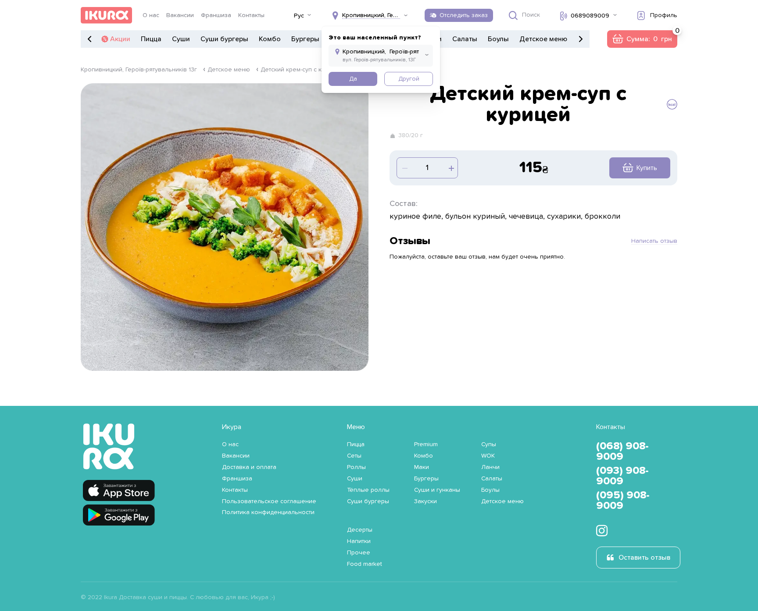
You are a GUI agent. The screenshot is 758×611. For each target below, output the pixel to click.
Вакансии (180, 15)
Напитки (359, 541)
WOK (488, 456)
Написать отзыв (654, 241)
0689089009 (590, 16)
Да (353, 79)
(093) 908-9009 (622, 476)
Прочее (358, 553)
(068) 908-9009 (622, 451)
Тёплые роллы (368, 490)
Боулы (498, 39)
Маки (421, 467)
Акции (120, 39)
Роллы (356, 467)
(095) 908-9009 (623, 500)
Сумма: (642, 39)
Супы (488, 444)
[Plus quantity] (404, 167)
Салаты (464, 39)
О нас (151, 15)
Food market (364, 564)
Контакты (251, 15)
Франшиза (216, 15)
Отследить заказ (464, 15)
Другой (408, 79)
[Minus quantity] (450, 167)
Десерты (359, 530)
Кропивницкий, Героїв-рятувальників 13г (139, 70)
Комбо (270, 39)
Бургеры (305, 39)
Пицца (151, 39)
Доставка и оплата (249, 467)
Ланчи (490, 467)
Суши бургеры (224, 39)
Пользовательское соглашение (269, 501)
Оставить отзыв (644, 557)
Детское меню (543, 39)
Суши (181, 39)
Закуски (425, 501)
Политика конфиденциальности (268, 512)
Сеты (354, 456)
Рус (299, 16)
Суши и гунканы (437, 490)
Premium (426, 444)
